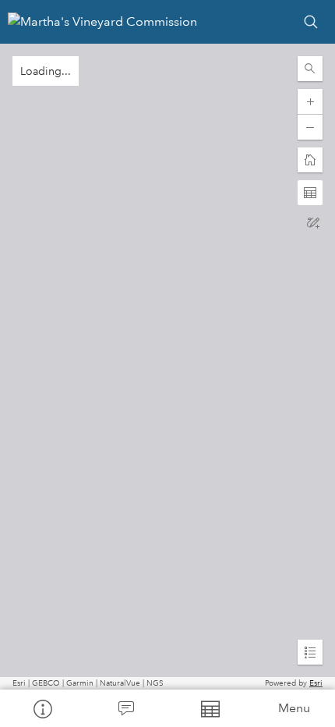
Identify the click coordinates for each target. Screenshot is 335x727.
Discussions (126, 708)
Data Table (210, 708)
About (42, 708)
